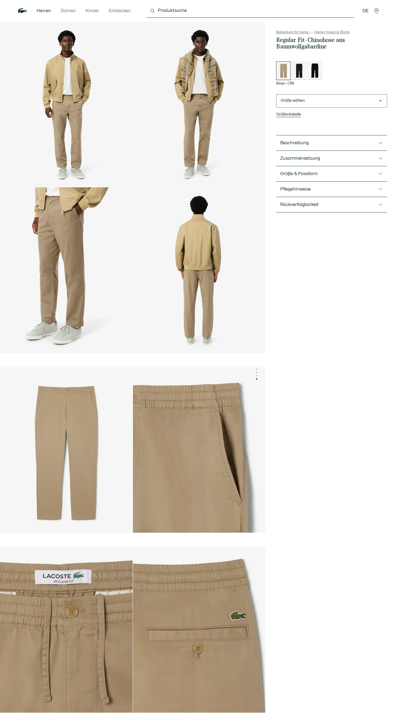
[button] (376, 11)
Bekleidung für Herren (292, 32)
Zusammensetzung (300, 158)
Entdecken (120, 11)
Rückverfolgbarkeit (299, 204)
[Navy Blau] (315, 71)
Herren (44, 11)
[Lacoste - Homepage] (22, 11)
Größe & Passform (299, 174)
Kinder (92, 11)
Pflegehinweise (295, 189)
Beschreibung (294, 143)
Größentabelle (288, 114)
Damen (68, 11)
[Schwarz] (299, 71)
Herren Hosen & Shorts (332, 32)
